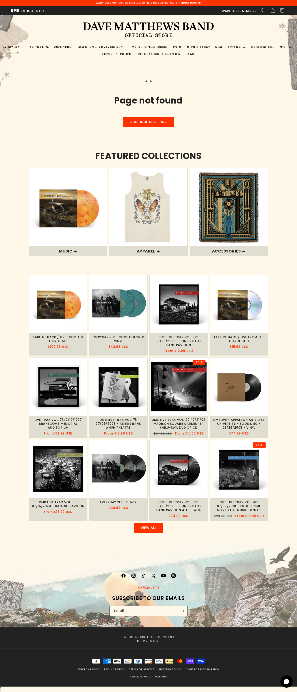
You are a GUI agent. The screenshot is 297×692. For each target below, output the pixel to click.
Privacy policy (89, 669)
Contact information (202, 669)
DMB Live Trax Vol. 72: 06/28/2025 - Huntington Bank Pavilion (179, 341)
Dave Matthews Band (154, 676)
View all (149, 527)
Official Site (148, 587)
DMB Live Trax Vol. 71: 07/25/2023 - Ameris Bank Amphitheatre (118, 424)
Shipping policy (170, 669)
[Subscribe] (182, 611)
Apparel (146, 251)
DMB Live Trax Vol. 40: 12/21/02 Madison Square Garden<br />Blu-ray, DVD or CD (178, 424)
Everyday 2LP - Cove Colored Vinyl (118, 339)
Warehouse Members (239, 11)
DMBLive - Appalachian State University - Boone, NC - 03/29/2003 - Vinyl (238, 424)
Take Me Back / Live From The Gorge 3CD (239, 339)
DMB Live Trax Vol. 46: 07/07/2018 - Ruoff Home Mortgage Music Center (239, 506)
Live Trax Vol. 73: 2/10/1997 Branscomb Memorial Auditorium (58, 424)
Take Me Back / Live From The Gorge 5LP (58, 339)
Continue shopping (149, 122)
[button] (263, 10)
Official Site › (32, 11)
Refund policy (114, 669)
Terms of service (141, 669)
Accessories (226, 251)
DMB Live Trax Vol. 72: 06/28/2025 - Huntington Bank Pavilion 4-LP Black (179, 506)
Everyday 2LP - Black (118, 502)
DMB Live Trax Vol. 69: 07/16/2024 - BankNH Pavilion (58, 504)
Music (65, 251)
